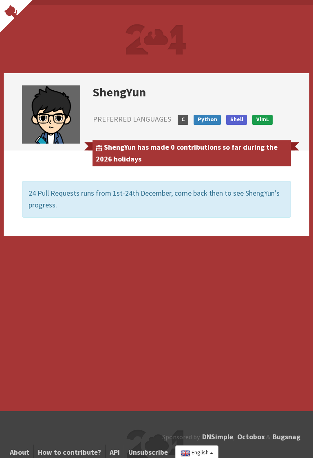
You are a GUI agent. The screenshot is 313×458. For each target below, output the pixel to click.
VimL (262, 119)
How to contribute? (69, 452)
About (19, 452)
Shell (236, 119)
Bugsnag (286, 436)
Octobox (251, 436)
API (115, 452)
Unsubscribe (148, 452)
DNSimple (217, 436)
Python (207, 119)
